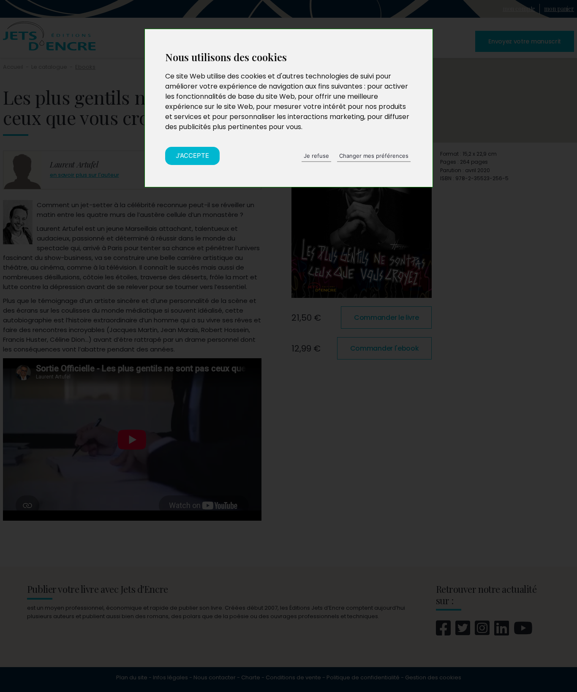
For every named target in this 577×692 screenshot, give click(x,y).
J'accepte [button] (192, 155)
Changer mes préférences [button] (373, 155)
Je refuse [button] (316, 155)
